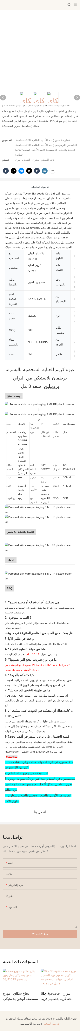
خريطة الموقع (51, 1023)
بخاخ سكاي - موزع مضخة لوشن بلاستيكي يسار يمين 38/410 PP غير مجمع (20, 996)
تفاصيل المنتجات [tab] (40, 186)
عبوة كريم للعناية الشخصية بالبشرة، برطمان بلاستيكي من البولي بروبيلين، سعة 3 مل (40, 378)
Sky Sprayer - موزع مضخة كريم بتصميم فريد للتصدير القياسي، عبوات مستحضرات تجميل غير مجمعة (59, 996)
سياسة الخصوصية (30, 1023)
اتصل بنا (40, 812)
